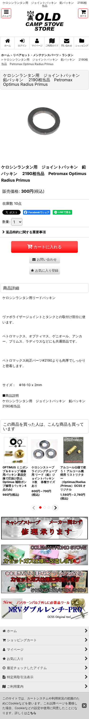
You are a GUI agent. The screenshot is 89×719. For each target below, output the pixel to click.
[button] (6, 13)
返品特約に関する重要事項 (26, 232)
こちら (31, 713)
